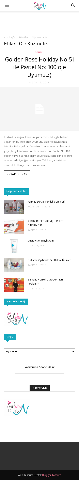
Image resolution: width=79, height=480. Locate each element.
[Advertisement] (39, 18)
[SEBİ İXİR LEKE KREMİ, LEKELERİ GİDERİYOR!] (14, 226)
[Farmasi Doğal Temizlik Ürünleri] (14, 207)
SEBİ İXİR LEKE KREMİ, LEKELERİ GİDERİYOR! (46, 223)
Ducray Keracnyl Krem (41, 240)
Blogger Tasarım (51, 475)
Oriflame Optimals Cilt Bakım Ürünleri (49, 260)
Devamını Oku (17, 174)
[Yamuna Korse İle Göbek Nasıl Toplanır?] (14, 285)
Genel (39, 52)
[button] (73, 5)
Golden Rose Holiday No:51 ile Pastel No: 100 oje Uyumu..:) (39, 67)
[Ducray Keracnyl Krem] (14, 246)
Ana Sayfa (9, 37)
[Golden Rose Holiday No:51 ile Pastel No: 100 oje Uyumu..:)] (39, 109)
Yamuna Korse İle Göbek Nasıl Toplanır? (45, 281)
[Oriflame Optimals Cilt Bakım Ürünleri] (14, 265)
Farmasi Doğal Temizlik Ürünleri (46, 202)
